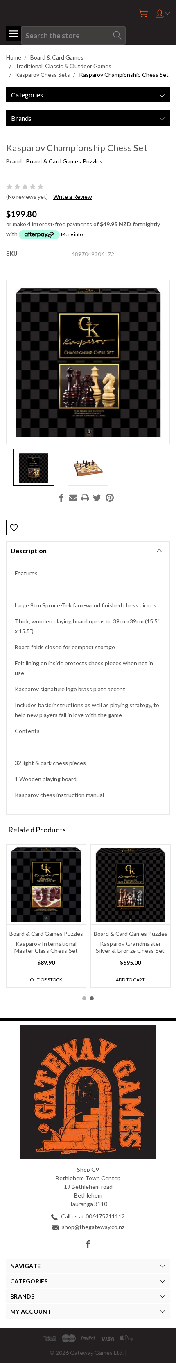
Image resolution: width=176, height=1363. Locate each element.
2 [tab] (92, 998)
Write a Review (72, 196)
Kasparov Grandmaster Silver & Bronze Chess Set (130, 947)
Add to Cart (130, 979)
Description (29, 550)
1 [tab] (84, 998)
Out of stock (46, 979)
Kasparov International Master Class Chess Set (46, 947)
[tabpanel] (46, 916)
